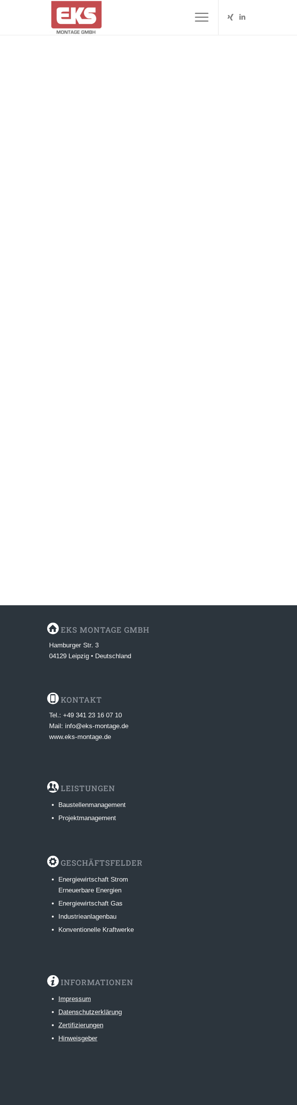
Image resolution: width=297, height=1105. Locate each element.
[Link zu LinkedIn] (242, 17)
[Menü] (197, 17)
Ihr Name (64, 328)
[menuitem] (197, 17)
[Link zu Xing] (230, 17)
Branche (164, 143)
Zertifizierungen (80, 1025)
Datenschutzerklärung (90, 1012)
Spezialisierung (71, 183)
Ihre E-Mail (64, 369)
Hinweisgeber (77, 1038)
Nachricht (65, 223)
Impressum (74, 999)
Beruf (59, 143)
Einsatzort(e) (170, 183)
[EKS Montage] (76, 17)
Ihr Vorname (167, 328)
